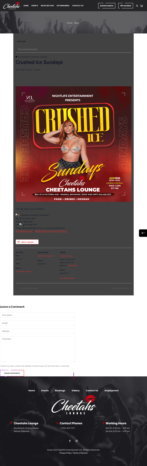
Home (69, 23)
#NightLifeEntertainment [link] (46, 231)
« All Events (21, 41)
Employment (112, 390)
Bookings (60, 390)
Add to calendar (27, 242)
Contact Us (92, 390)
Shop (76, 23)
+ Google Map (72, 265)
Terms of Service (80, 453)
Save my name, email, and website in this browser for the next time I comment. (36, 366)
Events (45, 390)
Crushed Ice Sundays (23, 271)
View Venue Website (67, 278)
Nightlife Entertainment (46, 256)
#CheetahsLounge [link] (24, 231)
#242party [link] (62, 231)
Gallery (75, 390)
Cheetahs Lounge (66, 256)
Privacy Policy (65, 453)
